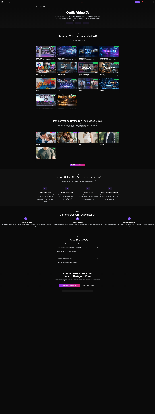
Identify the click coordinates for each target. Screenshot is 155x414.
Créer (74, 2)
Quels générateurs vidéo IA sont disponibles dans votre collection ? (69, 243)
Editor (138, 2)
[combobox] (146, 2)
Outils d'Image (59, 2)
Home (37, 6)
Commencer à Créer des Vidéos (70, 285)
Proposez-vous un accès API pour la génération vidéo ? (67, 262)
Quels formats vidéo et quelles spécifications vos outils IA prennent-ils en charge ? (72, 247)
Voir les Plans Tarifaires (88, 285)
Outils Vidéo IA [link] (43, 6)
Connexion (151, 2)
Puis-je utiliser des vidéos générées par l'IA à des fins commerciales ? (69, 254)
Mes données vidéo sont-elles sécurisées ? (64, 258)
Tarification (87, 2)
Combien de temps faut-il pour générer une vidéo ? (66, 251)
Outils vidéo (67, 2)
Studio (80, 2)
